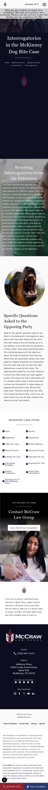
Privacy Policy (24, 724)
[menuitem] (14, 693)
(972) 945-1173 (19, 778)
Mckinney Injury (18, 62)
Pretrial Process (12, 450)
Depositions (34, 437)
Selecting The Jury (37, 456)
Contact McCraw (24, 511)
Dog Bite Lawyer (34, 62)
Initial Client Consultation (34, 472)
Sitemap (34, 724)
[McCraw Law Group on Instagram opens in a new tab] (14, 693)
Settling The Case (12, 456)
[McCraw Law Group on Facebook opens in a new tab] (19, 693)
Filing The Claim (12, 444)
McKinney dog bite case (35, 93)
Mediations (10, 437)
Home (7, 62)
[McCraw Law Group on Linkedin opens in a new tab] (33, 693)
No (40, 16)
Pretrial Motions (36, 444)
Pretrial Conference (10, 472)
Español (42, 724)
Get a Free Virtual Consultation (24, 528)
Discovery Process (37, 450)
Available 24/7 (32, 4)
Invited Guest (16, 65)
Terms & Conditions (10, 724)
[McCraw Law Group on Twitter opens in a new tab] (24, 693)
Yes (36, 16)
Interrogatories (31, 65)
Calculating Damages (10, 464)
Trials (7, 431)
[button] (4, 779)
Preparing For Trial (37, 463)
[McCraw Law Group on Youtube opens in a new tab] (28, 693)
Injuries (32, 431)
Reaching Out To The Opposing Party (12, 481)
